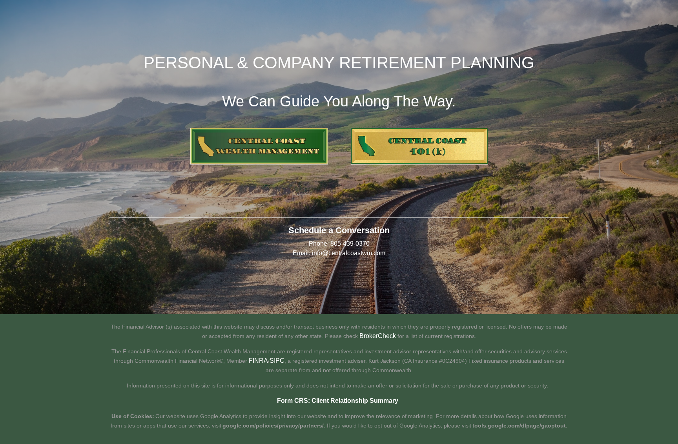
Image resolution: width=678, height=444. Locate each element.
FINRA (258, 360)
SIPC (277, 360)
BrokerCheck (377, 336)
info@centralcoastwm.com (348, 253)
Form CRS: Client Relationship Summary (337, 400)
